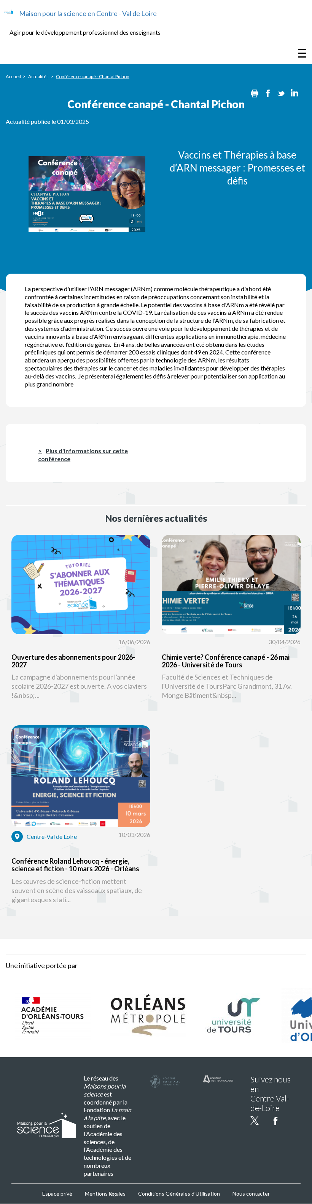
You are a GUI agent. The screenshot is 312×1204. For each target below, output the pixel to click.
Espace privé (57, 1193)
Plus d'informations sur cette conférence (83, 454)
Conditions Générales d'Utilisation (179, 1193)
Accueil (13, 76)
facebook (275, 1120)
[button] (80, 630)
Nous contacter (251, 1193)
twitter (254, 1120)
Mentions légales (105, 1193)
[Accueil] (8, 11)
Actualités (38, 76)
